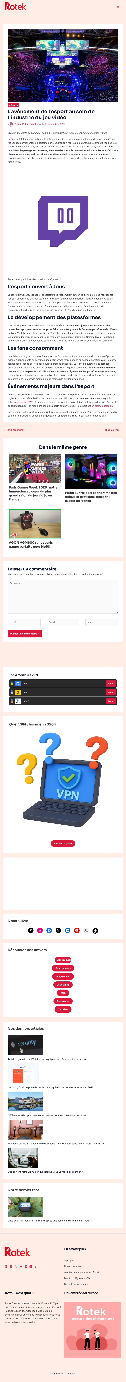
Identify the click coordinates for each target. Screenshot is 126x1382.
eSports (13, 105)
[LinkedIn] (67, 930)
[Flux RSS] (86, 930)
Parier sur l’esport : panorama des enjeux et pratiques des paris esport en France (91, 497)
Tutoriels (63, 1009)
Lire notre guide (63, 843)
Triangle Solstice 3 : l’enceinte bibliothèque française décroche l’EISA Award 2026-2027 (56, 1143)
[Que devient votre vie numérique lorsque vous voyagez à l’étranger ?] (23, 1158)
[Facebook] (49, 930)
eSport (13, 139)
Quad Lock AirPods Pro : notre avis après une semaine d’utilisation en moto (48, 1220)
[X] (30, 930)
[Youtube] (21, 1266)
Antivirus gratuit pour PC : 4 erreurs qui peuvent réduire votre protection (47, 1059)
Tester (111, 683)
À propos (69, 1260)
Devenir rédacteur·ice (76, 1284)
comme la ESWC (24, 402)
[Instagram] (40, 930)
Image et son (63, 976)
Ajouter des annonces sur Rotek (81, 1272)
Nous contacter (72, 1266)
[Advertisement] (63, 883)
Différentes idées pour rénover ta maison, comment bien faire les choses (48, 1115)
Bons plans (63, 1001)
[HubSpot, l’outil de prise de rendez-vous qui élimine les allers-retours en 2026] (23, 1073)
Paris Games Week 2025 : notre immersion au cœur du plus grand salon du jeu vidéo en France (33, 493)
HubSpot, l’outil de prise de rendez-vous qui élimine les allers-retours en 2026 (50, 1087)
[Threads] (58, 930)
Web (63, 992)
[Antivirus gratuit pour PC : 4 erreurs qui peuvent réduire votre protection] (25, 1045)
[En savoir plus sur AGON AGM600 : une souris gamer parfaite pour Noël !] (35, 523)
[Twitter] (16, 1266)
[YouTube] (77, 930)
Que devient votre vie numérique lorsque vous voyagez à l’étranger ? (45, 1171)
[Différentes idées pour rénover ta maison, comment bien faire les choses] (25, 1101)
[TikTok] (95, 931)
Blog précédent (13, 429)
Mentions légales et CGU (77, 1278)
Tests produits (63, 959)
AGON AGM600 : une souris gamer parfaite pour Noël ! (31, 545)
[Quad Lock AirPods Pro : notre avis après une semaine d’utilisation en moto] (25, 1207)
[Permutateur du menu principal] (118, 7)
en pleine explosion (102, 405)
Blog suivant (114, 429)
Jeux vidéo (63, 984)
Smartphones (63, 968)
